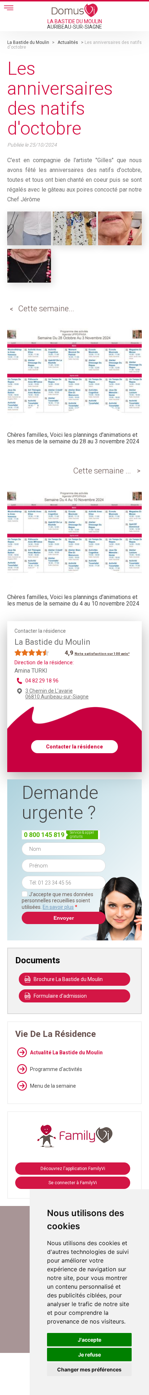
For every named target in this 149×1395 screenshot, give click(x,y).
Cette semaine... (46, 308)
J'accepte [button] (89, 1340)
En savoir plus (58, 907)
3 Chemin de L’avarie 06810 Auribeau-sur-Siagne (57, 693)
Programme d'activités (56, 1069)
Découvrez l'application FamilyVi (73, 1168)
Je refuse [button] (89, 1354)
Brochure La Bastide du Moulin (68, 979)
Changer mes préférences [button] (89, 1369)
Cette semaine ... (102, 470)
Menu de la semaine (53, 1086)
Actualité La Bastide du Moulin (66, 1052)
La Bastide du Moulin (28, 42)
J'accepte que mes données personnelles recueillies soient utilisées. (57, 900)
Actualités (68, 42)
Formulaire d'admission (60, 996)
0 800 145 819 (44, 834)
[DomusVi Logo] (74, 10)
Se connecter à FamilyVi (72, 1182)
